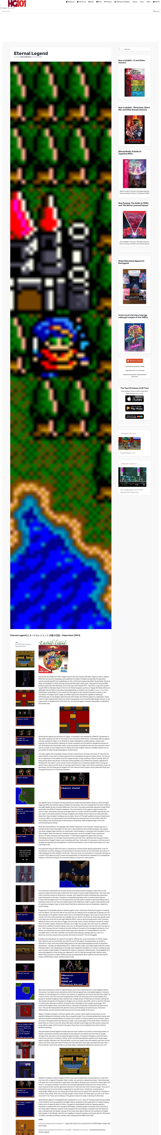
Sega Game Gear (20, 646)
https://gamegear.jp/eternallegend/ (51, 1123)
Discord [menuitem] (135, 2)
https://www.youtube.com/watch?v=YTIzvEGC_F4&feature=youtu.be (63, 1130)
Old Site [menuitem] (157, 2)
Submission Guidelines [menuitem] (123, 2)
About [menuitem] (148, 2)
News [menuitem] (92, 2)
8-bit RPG (18, 644)
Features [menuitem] (81, 2)
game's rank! (139, 393)
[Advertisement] (80, 28)
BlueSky (4, 8)
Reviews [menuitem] (70, 2)
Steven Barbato (26, 57)
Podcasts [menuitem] (109, 2)
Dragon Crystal (99, 690)
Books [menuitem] (100, 2)
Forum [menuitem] (142, 2)
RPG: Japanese (26, 644)
